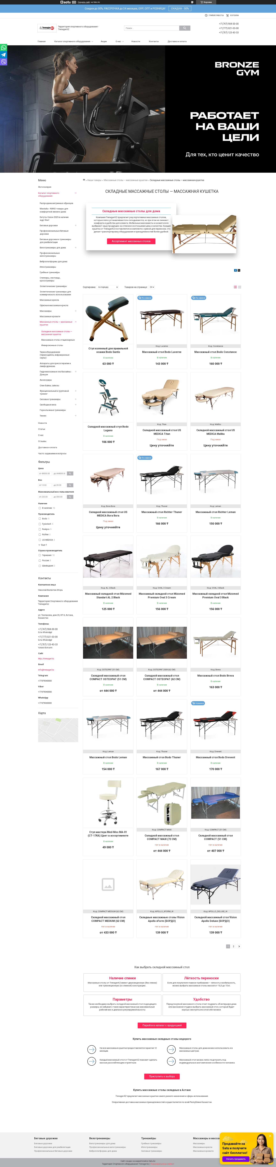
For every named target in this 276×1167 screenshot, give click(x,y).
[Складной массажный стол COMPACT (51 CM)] (216, 803)
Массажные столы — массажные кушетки (126, 180)
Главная (42, 41)
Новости (135, 41)
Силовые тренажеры (50, 399)
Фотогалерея (44, 187)
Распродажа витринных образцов (56, 203)
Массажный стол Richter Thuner (162, 512)
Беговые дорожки (49, 225)
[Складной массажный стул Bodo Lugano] (108, 397)
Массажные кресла (49, 300)
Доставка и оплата (177, 41)
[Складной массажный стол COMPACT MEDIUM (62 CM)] (108, 884)
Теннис (43, 415)
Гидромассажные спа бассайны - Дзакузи (56, 373)
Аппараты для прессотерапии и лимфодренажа (55, 364)
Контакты (154, 41)
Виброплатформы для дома (53, 261)
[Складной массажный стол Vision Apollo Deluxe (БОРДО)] (216, 884)
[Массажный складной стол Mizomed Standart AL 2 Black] (108, 561)
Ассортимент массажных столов (131, 241)
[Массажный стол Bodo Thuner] (162, 725)
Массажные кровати (50, 316)
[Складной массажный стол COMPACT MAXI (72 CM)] (162, 803)
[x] (239, 271)
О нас (118, 41)
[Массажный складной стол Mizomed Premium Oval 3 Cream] (162, 561)
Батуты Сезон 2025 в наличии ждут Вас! (54, 218)
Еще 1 (44, 545)
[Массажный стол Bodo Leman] (108, 725)
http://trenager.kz (46, 658)
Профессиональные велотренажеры (50, 254)
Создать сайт (84, 2)
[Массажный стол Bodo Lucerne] (162, 319)
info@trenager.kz (46, 670)
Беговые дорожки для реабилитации (52, 1147)
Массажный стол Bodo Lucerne (161, 352)
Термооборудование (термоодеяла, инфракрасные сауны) (54, 355)
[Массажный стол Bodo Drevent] (216, 725)
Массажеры (46, 311)
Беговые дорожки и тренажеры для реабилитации (55, 240)
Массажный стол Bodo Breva (215, 675)
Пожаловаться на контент (162, 1164)
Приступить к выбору (162, 1076)
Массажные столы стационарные (58, 340)
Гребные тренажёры (50, 272)
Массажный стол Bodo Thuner (162, 757)
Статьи (41, 429)
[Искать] (184, 28)
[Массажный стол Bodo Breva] (216, 643)
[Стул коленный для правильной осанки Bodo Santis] (108, 319)
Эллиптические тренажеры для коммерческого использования (55, 293)
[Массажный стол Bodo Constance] (216, 319)
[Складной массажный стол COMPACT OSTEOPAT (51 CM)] (108, 643)
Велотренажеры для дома (53, 247)
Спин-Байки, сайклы (49, 385)
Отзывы (42, 441)
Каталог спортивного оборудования (72, 41)
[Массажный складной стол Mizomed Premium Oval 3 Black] (216, 561)
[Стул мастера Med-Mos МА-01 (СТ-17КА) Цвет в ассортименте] (108, 803)
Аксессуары (46, 380)
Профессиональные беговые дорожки (54, 232)
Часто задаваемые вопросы (52, 453)
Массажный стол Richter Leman (216, 512)
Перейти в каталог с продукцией (162, 1025)
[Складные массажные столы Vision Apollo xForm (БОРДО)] (162, 884)
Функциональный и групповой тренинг (54, 392)
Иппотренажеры (48, 267)
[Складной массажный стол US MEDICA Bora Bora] (108, 479)
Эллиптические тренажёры (53, 286)
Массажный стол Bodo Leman (108, 757)
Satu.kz (152, 1161)
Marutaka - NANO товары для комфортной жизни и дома (54, 210)
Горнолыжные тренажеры (53, 410)
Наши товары (94, 180)
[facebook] (235, 271)
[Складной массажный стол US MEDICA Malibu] (216, 397)
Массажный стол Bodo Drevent (215, 757)
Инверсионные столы (52, 345)
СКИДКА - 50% (180, 8)
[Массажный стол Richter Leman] (216, 479)
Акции (104, 41)
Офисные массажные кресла (54, 305)
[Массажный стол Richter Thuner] (162, 479)
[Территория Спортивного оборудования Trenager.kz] (47, 28)
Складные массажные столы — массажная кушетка (56, 332)
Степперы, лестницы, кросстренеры (50, 279)
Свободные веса (48, 404)
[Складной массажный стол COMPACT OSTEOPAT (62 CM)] (162, 643)
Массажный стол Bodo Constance (215, 352)
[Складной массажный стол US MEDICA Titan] (162, 397)
